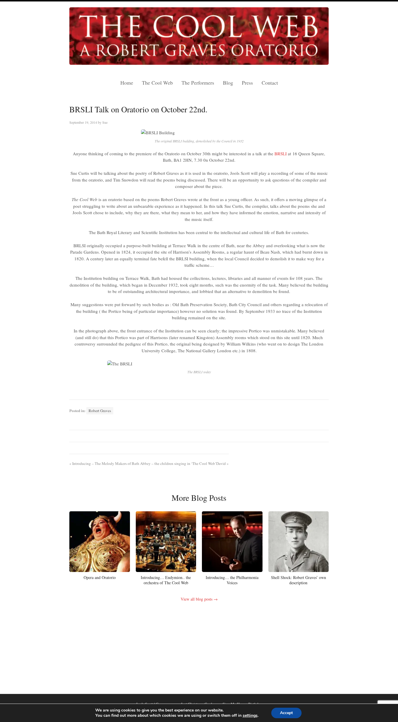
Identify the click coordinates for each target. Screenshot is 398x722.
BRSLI (280, 153)
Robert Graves (100, 410)
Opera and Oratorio (100, 577)
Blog (228, 82)
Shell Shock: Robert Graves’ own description (298, 580)
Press (247, 82)
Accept (286, 713)
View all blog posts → (199, 599)
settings (250, 715)
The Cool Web (157, 82)
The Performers (198, 82)
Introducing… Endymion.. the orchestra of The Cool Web (166, 580)
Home (126, 82)
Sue (105, 122)
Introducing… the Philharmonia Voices (232, 580)
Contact (270, 82)
